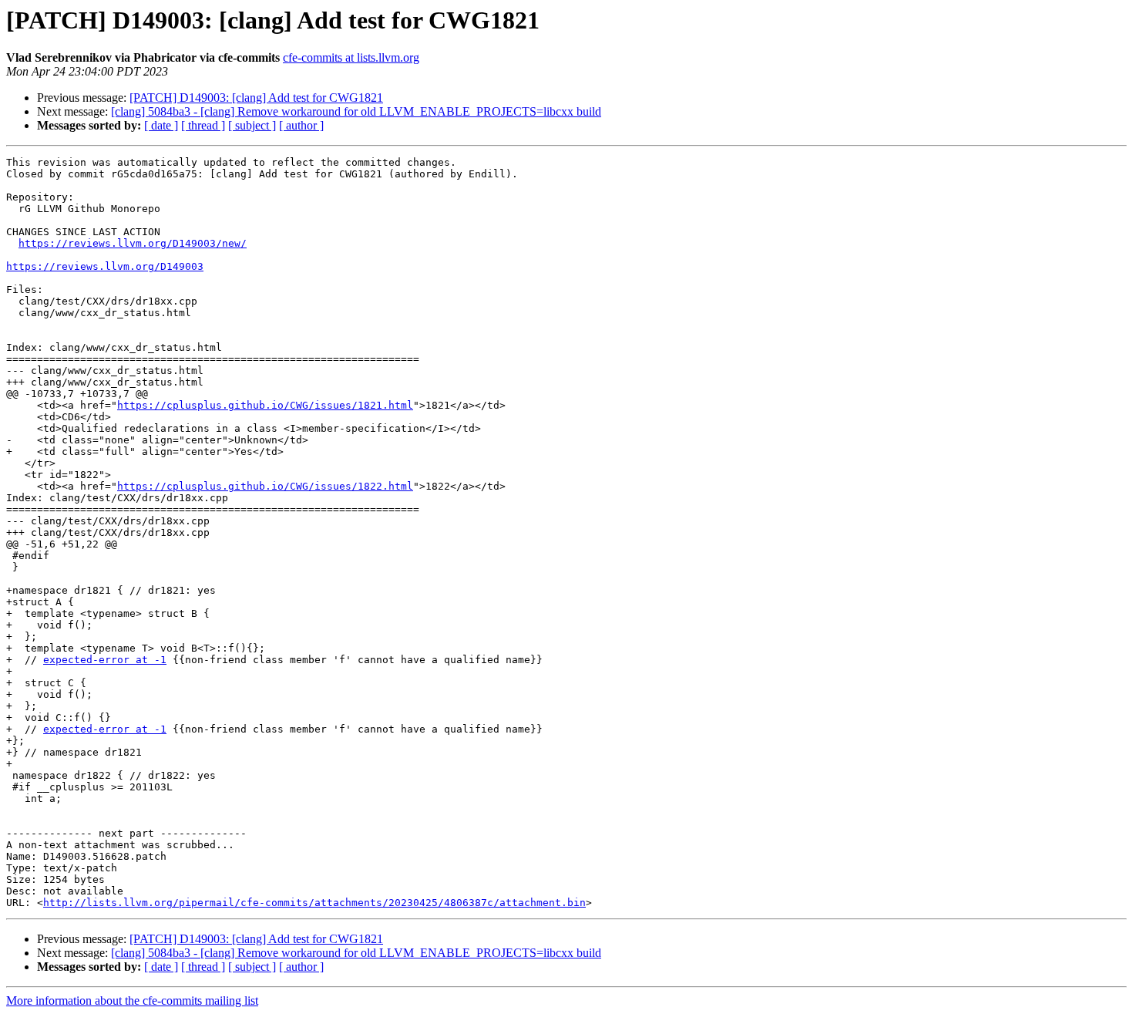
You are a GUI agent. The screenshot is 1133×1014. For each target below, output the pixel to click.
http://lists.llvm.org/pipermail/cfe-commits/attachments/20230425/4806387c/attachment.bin (314, 902)
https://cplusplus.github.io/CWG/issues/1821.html (265, 405)
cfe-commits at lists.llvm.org (351, 57)
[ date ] (161, 125)
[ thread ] (203, 125)
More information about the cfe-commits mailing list (132, 1000)
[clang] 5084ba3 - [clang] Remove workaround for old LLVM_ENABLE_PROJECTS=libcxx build (356, 111)
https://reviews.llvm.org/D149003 (104, 266)
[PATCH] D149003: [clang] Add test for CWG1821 (256, 97)
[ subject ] (252, 125)
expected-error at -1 (104, 659)
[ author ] (301, 125)
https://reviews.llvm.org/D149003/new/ (132, 243)
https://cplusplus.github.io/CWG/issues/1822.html (265, 486)
